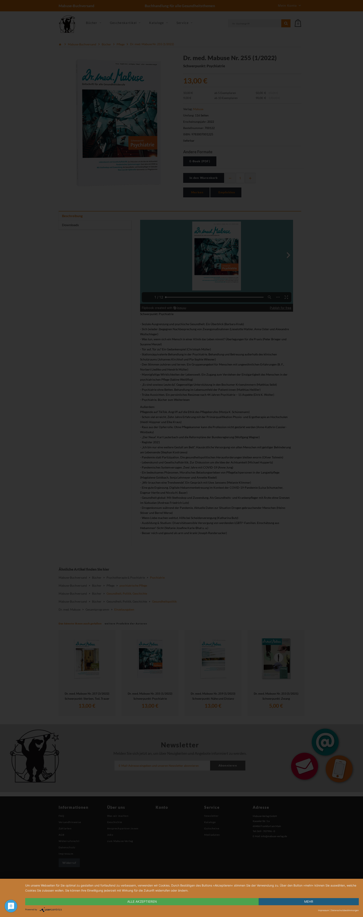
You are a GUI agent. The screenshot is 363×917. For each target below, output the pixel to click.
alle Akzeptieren (142, 902)
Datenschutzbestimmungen (345, 910)
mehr (308, 902)
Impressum (323, 910)
